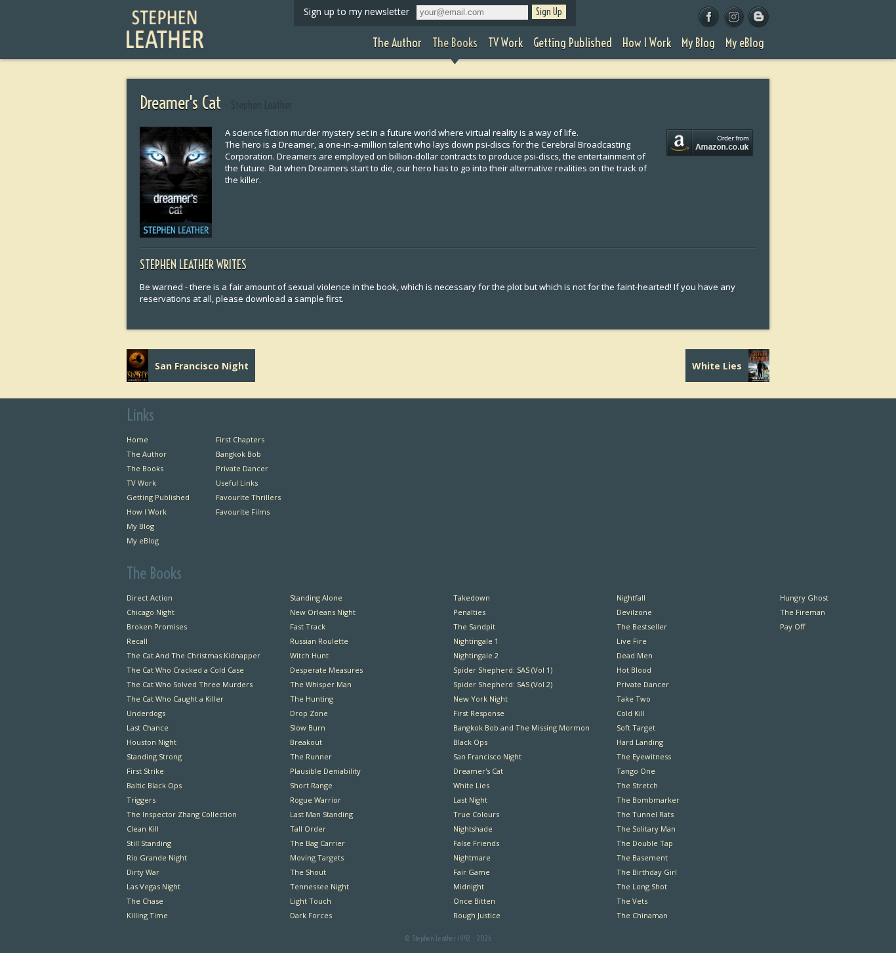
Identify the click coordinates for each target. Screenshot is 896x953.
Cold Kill (631, 713)
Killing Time (147, 915)
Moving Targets (317, 857)
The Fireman (802, 612)
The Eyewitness (644, 756)
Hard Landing (640, 742)
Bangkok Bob (238, 454)
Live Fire (632, 641)
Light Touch (310, 901)
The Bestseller (642, 626)
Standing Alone (316, 598)
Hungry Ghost (804, 598)
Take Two (634, 699)
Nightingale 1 (476, 641)
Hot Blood (634, 670)
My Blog (140, 526)
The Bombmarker (648, 800)
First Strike (145, 771)
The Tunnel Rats (645, 814)
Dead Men (635, 655)
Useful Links (237, 483)
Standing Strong (154, 756)
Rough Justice (476, 915)
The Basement (642, 857)
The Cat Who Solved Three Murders (190, 684)
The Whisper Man (321, 684)
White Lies (471, 785)
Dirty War (143, 872)
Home (137, 439)
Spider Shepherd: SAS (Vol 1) (502, 670)
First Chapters (240, 439)
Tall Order (308, 829)
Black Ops (470, 742)
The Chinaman (642, 915)
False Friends (476, 843)
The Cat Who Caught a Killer (175, 699)
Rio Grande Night (157, 857)
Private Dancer (242, 468)
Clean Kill (143, 829)
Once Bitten (474, 901)
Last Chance (148, 727)
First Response (478, 713)
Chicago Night (150, 612)
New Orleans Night (323, 612)
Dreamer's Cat (478, 771)
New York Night (480, 699)
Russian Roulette (319, 641)
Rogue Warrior (315, 800)
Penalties (469, 612)
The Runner (311, 756)
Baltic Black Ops (154, 785)
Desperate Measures (326, 670)
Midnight (468, 886)
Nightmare (472, 857)
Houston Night (151, 742)
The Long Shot (642, 886)
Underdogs (146, 713)
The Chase (145, 901)
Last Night (470, 800)
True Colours (476, 814)
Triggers (141, 800)
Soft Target (636, 727)
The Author (147, 454)
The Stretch (637, 785)
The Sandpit (474, 626)
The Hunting (311, 699)
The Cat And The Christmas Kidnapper (193, 655)
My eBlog (143, 540)
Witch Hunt (309, 655)
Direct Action (150, 598)
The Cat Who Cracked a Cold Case (185, 670)
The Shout (308, 872)
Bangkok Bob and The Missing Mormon (521, 727)
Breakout (306, 742)
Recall (137, 641)
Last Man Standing (321, 814)
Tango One (636, 771)
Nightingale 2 (476, 655)
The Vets (632, 901)
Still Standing (149, 843)
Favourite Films (243, 512)
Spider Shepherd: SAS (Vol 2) (502, 684)
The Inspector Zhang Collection (182, 814)
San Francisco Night (487, 756)
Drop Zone (309, 713)
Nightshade (473, 829)
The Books (145, 468)
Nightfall (631, 598)
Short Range (311, 785)
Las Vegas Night (153, 886)
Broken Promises (157, 626)
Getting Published (158, 497)
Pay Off (792, 626)
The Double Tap (645, 843)
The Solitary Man (646, 829)
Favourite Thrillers (248, 497)
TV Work (141, 483)
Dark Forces (311, 915)
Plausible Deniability (325, 771)
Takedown (471, 598)
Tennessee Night (319, 886)
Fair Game (471, 872)
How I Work (147, 512)
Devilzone (634, 612)
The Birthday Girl (647, 872)
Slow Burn (307, 727)
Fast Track (307, 626)
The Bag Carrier (317, 843)
